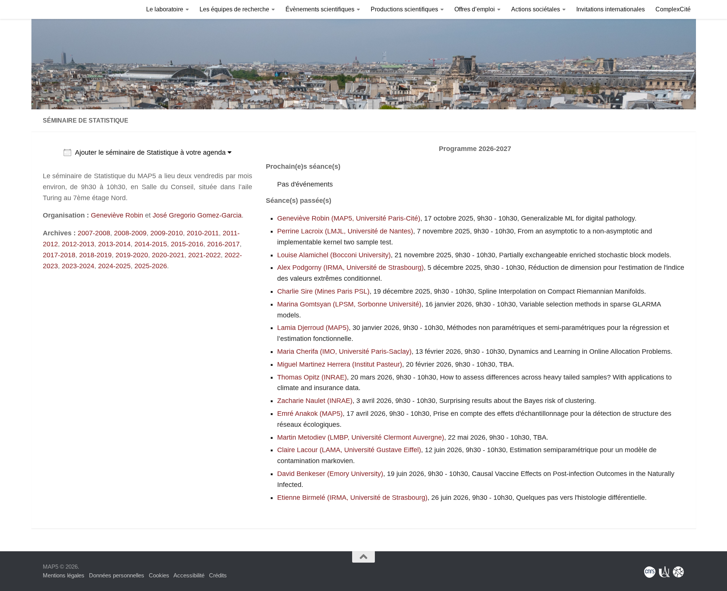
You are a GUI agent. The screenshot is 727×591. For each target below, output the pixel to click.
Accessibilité (188, 575)
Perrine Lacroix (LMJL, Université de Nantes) (345, 231)
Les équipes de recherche (234, 9)
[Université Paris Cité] (664, 572)
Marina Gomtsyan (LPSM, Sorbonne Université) (349, 304)
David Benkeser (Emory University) (330, 473)
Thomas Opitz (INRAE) (312, 377)
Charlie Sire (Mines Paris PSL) (323, 291)
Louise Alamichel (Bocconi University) (334, 255)
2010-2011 (203, 233)
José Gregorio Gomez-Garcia (197, 215)
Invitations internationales (610, 9)
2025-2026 (150, 266)
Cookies (159, 575)
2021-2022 (204, 255)
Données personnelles (116, 575)
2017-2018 (59, 255)
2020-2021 (168, 255)
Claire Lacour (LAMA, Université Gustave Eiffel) (349, 450)
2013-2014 (114, 244)
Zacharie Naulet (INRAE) (315, 400)
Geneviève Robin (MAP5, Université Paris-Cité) (348, 218)
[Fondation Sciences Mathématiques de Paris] (678, 572)
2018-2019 (95, 255)
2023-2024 (78, 266)
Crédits (218, 575)
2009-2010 (166, 233)
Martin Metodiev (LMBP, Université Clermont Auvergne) (360, 437)
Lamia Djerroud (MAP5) (313, 327)
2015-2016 (187, 244)
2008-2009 (130, 233)
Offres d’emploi (474, 9)
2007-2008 (94, 233)
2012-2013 (78, 244)
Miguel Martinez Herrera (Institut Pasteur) (339, 364)
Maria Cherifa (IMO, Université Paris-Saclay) (344, 351)
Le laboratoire (164, 9)
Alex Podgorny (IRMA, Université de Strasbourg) (350, 267)
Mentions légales (63, 575)
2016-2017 (223, 244)
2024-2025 (114, 266)
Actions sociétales (535, 9)
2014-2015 (150, 244)
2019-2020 (131, 255)
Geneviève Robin (117, 215)
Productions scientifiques (404, 9)
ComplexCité (673, 9)
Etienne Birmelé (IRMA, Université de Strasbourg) (352, 497)
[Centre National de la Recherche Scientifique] (649, 572)
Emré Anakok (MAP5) (310, 413)
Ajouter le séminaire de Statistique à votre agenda (151, 152)
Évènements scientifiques (319, 9)
